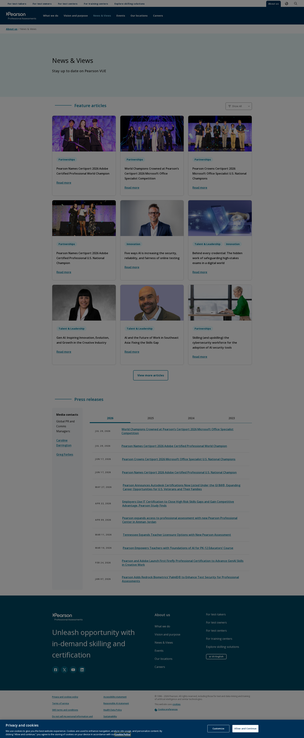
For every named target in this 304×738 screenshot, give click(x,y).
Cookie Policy (122, 734)
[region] (152, 729)
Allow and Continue (245, 728)
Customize (218, 728)
